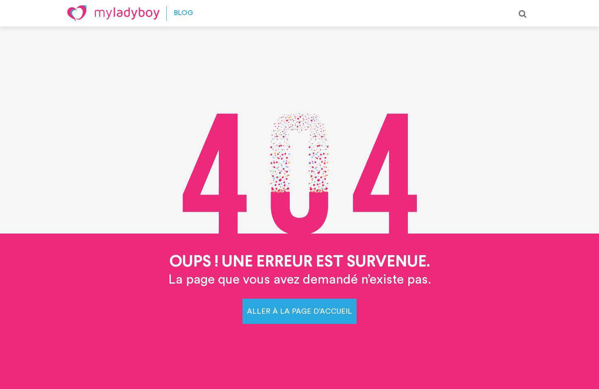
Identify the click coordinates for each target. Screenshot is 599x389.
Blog (183, 13)
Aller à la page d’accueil (299, 311)
